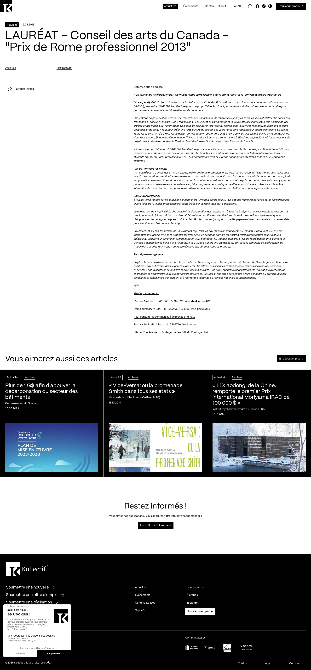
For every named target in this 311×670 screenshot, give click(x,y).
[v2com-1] (246, 648)
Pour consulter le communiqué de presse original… (164, 317)
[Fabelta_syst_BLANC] (209, 647)
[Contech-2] (191, 648)
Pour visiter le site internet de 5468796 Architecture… (166, 324)
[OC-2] (227, 648)
